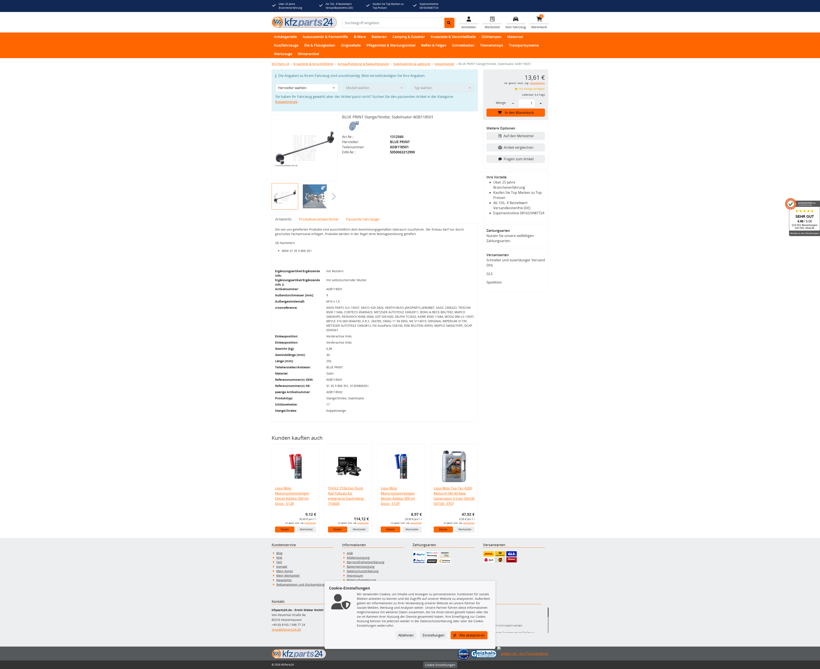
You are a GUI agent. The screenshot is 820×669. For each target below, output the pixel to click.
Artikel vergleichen (518, 147)
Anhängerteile (285, 36)
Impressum (355, 575)
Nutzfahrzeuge (286, 45)
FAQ (279, 562)
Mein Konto (284, 571)
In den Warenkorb (519, 112)
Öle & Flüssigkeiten (319, 45)
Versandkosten (310, 523)
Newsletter (284, 580)
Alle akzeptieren (471, 635)
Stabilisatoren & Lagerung (411, 64)
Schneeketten (463, 45)
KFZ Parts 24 (280, 64)
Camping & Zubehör (408, 36)
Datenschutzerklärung (363, 571)
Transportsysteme (524, 45)
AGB (350, 553)
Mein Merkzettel (288, 575)
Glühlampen (491, 36)
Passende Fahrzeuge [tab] (362, 219)
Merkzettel (306, 529)
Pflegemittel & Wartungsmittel (390, 45)
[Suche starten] (449, 23)
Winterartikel (308, 53)
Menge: (501, 103)
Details (285, 529)
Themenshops (491, 45)
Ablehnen (406, 635)
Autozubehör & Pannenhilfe (325, 36)
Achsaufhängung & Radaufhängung (363, 64)
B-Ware (360, 36)
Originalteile (351, 45)
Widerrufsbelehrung (361, 580)
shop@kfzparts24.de (286, 630)
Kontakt (281, 567)
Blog (279, 553)
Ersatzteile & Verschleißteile (453, 36)
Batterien (379, 36)
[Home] (304, 22)
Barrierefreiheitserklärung (365, 562)
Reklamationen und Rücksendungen (302, 584)
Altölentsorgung (358, 558)
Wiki (279, 558)
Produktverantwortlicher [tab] (319, 219)
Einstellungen (433, 635)
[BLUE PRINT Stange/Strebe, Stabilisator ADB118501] (305, 148)
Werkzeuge (283, 53)
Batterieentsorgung (361, 567)
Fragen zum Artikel (519, 159)
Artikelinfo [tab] (283, 219)
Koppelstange (444, 64)
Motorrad (515, 36)
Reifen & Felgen (433, 45)
